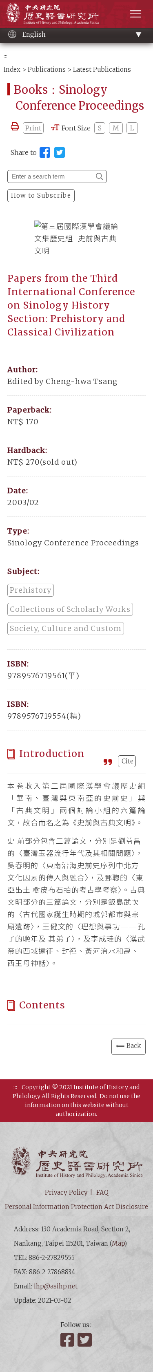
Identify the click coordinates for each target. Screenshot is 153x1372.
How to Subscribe (41, 195)
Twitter (85, 1340)
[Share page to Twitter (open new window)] (59, 152)
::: (5, 56)
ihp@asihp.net (56, 1286)
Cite (127, 761)
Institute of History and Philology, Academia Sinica (52, 13)
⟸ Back (128, 1046)
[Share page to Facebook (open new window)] (45, 152)
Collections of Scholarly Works (70, 609)
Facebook (68, 1340)
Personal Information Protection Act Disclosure (76, 1207)
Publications (47, 69)
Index (12, 69)
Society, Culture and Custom (66, 628)
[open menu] (136, 14)
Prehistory (30, 590)
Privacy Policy (66, 1192)
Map (118, 1243)
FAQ (102, 1192)
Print (33, 128)
